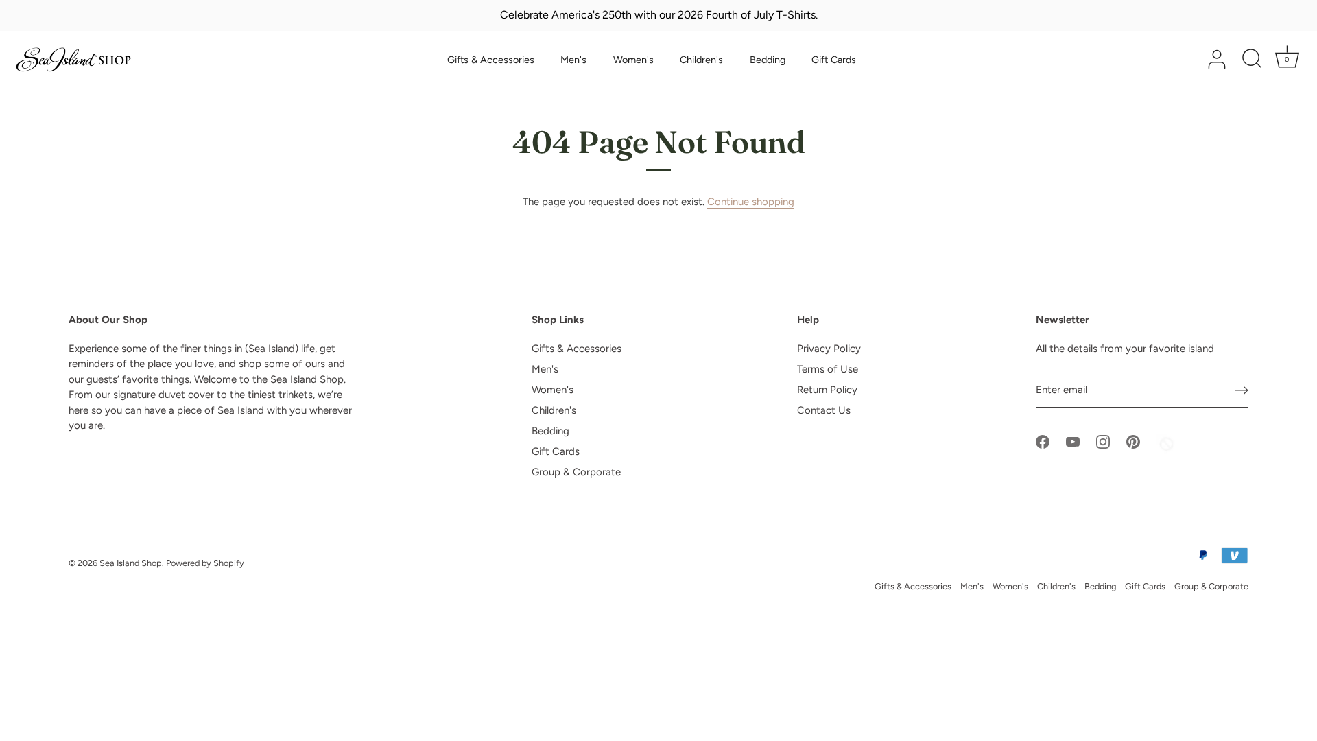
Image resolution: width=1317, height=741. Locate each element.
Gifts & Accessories (490, 60)
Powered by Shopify (205, 563)
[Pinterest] (1133, 441)
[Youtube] (1073, 441)
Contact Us (824, 410)
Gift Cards (833, 60)
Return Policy (827, 390)
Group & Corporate (576, 472)
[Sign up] (1241, 390)
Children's (701, 60)
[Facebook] (1042, 441)
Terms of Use (827, 369)
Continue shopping (750, 202)
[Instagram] (1103, 441)
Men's (573, 60)
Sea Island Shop (130, 563)
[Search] (1252, 60)
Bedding (767, 60)
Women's (633, 60)
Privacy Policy (829, 348)
